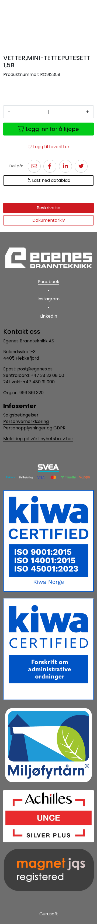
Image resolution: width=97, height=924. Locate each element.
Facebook (48, 282)
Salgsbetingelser (21, 415)
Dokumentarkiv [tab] (48, 220)
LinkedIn (48, 316)
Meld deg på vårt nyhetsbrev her (38, 439)
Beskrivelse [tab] (48, 208)
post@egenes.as (35, 369)
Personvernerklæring (26, 421)
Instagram (48, 299)
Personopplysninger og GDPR (34, 428)
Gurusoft (48, 914)
